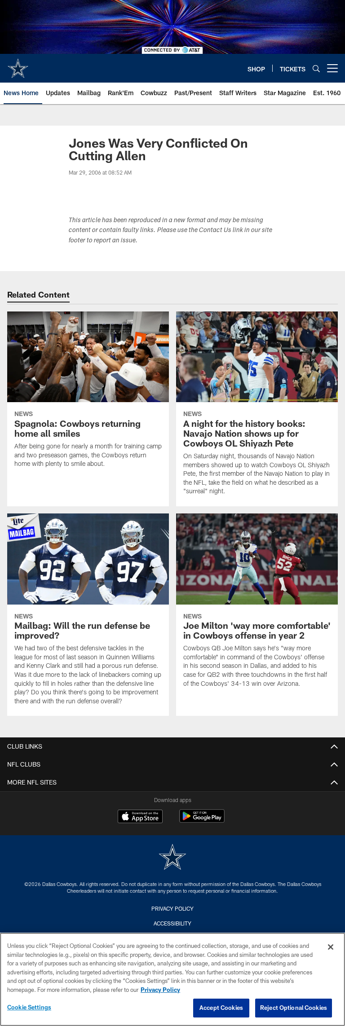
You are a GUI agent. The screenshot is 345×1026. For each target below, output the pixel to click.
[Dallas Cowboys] (172, 857)
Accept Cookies (221, 1007)
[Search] (316, 68)
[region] (172, 979)
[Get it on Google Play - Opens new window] (201, 821)
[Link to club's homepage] (18, 64)
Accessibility (172, 923)
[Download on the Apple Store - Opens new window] (140, 817)
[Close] (331, 947)
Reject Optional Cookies (293, 1007)
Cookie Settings (29, 1007)
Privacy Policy (172, 908)
